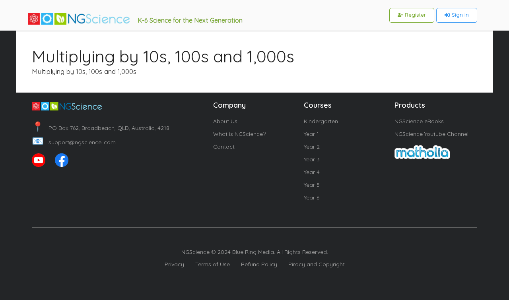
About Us (225, 121)
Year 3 (312, 159)
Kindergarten (321, 121)
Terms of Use (212, 264)
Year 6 (311, 197)
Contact (224, 146)
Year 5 (312, 184)
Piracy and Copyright (316, 264)
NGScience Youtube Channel (431, 133)
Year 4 (312, 172)
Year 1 (311, 133)
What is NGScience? (239, 133)
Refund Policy (259, 264)
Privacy (174, 264)
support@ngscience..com (74, 142)
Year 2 (312, 146)
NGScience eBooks (419, 121)
